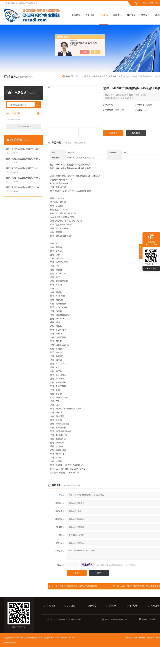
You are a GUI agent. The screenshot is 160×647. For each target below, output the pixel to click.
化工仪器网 (140, 637)
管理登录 (150, 637)
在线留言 (145, 15)
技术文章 (131, 15)
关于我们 (89, 15)
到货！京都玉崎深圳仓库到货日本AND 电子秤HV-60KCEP (23, 149)
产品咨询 (113, 133)
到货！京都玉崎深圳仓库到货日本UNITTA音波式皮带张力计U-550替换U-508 (23, 187)
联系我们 (136, 133)
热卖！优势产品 (101, 76)
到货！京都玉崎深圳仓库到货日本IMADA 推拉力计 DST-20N (23, 159)
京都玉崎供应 (117, 76)
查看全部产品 (23, 126)
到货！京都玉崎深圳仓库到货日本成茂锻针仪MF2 (23, 168)
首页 (77, 76)
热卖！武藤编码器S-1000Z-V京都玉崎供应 (78, 586)
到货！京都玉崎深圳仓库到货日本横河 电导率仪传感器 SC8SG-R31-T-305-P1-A (23, 178)
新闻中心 (117, 15)
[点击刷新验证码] (87, 565)
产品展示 (103, 15)
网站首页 (76, 15)
